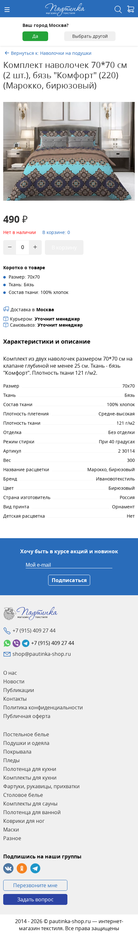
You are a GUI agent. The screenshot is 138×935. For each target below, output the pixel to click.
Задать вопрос (35, 899)
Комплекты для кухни (29, 777)
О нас (10, 672)
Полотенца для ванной (32, 812)
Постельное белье (26, 734)
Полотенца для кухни (29, 768)
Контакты (15, 698)
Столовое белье (23, 794)
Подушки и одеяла (26, 743)
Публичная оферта (26, 716)
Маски (11, 829)
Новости (13, 681)
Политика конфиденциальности (43, 707)
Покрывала (17, 751)
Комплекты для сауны (30, 803)
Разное (12, 838)
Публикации (18, 690)
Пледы (11, 760)
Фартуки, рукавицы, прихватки (41, 786)
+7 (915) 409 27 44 (34, 630)
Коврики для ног (24, 820)
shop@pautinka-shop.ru (42, 653)
